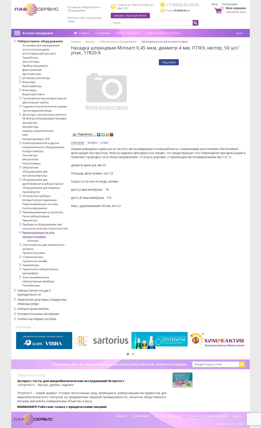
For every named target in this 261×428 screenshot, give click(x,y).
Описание (77, 142)
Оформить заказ (236, 12)
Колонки (33, 240)
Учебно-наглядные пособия (163, 33)
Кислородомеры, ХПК (36, 139)
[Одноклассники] (107, 133)
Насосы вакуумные (34, 208)
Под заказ (169, 62)
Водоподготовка (33, 94)
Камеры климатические (38, 131)
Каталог (90, 41)
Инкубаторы (30, 127)
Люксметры (30, 155)
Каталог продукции (37, 33)
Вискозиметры (32, 86)
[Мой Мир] (111, 133)
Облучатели (30, 167)
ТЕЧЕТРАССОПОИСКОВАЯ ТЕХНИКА (44, 118)
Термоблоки (30, 57)
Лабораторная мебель (33, 309)
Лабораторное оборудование (40, 41)
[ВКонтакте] (99, 133)
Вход (215, 4)
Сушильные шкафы (35, 261)
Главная (84, 33)
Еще (239, 33)
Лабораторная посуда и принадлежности (34, 292)
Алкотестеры (31, 61)
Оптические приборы (36, 196)
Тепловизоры (31, 285)
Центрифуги (30, 273)
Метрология (30, 159)
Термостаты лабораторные (40, 269)
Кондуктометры (32, 151)
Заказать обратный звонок (130, 15)
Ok (242, 364)
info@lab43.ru (181, 10)
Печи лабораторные (35, 216)
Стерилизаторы (32, 257)
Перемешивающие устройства (42, 212)
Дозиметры (30, 122)
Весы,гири (28, 82)
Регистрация (229, 4)
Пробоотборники (33, 253)
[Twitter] (103, 133)
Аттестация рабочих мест (39, 53)
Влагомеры (29, 90)
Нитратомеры (31, 163)
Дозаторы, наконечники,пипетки (44, 114)
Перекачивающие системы (40, 204)
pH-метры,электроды (36, 78)
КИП (25, 135)
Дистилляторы (31, 74)
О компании (102, 33)
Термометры (30, 265)
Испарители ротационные (39, 200)
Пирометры (30, 220)
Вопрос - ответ (98, 142)
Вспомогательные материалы (38, 314)
